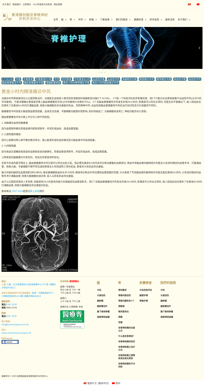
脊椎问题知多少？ (126, 301)
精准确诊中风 (146, 79)
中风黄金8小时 (82, 79)
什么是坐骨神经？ (126, 336)
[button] (4, 47)
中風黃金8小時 (43, 79)
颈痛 (120, 317)
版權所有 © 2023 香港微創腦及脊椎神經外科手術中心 (24, 376)
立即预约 (27, 4)
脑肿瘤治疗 (102, 306)
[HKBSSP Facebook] (10, 343)
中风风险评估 (145, 290)
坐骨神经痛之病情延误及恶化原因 (126, 356)
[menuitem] (189, 4)
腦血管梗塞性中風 (33, 82)
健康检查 (138, 19)
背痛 (120, 322)
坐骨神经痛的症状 (126, 341)
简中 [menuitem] (118, 383)
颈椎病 (121, 306)
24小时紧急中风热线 (42, 4)
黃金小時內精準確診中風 (76, 82)
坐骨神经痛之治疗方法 (126, 348)
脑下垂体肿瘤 (103, 311)
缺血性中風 (180, 79)
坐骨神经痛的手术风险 (126, 365)
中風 (18, 79)
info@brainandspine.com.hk (15, 324)
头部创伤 (101, 295)
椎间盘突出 (123, 311)
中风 (80, 19)
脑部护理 (143, 295)
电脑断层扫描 (129, 79)
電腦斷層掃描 (53, 82)
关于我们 (6, 4)
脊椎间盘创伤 (124, 295)
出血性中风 (113, 79)
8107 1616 (11, 316)
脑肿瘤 (100, 301)
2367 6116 (17, 191)
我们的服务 (122, 19)
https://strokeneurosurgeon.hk (16, 333)
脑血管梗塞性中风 (11, 82)
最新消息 (170, 19)
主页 (55, 19)
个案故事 (104, 19)
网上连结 (34, 191)
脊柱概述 (122, 290)
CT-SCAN (7, 79)
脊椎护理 (143, 301)
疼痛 (91, 19)
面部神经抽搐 (103, 317)
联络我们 (17, 4)
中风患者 (66, 79)
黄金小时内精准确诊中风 (105, 82)
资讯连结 (154, 19)
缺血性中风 (195, 79)
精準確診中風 (164, 79)
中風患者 (28, 79)
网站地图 (58, 4)
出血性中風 (99, 79)
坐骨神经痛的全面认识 (126, 329)
